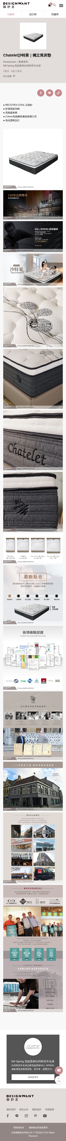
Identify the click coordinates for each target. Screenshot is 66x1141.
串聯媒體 (49, 1109)
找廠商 (11, 14)
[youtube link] (45, 1116)
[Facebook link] (8, 1116)
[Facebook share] (40, 93)
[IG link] (26, 1116)
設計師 (33, 14)
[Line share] (49, 93)
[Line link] (17, 1116)
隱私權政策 (19, 1127)
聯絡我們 (36, 1109)
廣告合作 (23, 1109)
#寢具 (6, 71)
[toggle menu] (61, 5)
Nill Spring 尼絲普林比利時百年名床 (32, 1061)
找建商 (55, 14)
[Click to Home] (16, 5)
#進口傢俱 (16, 71)
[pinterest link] (35, 1116)
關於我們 (11, 1109)
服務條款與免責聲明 (38, 1127)
